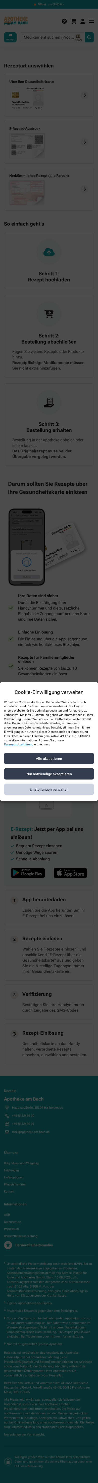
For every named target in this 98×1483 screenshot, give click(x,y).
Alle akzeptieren (49, 759)
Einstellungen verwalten (49, 789)
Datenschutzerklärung (18, 744)
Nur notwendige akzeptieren (49, 774)
